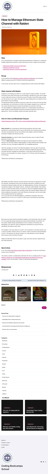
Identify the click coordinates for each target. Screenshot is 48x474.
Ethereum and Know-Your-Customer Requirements (23, 300)
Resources (4, 380)
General (4, 364)
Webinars (3, 440)
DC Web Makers (5, 445)
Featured (4, 357)
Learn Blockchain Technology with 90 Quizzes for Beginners (16, 326)
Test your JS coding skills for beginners (11, 316)
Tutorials (4, 390)
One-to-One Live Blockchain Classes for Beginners (32, 121)
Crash (3, 354)
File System (4, 360)
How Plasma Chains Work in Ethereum (21, 250)
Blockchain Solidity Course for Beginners (14, 66)
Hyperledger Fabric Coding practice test (11, 319)
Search (3, 305)
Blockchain (5, 16)
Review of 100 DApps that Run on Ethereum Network (39, 300)
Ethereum (10, 27)
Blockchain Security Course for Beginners (15, 69)
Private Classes (5, 377)
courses (4, 350)
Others (3, 374)
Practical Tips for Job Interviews (9, 329)
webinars (4, 393)
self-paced (4, 383)
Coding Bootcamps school (8, 121)
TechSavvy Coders (5, 442)
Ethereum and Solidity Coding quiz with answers (13, 322)
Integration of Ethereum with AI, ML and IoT (8, 299)
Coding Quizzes (5, 347)
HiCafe (3, 447)
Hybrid (3, 367)
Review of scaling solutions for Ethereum (24, 78)
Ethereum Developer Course (11, 67)
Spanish (4, 387)
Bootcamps (4, 344)
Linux (3, 370)
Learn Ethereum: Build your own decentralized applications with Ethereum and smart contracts (23, 257)
